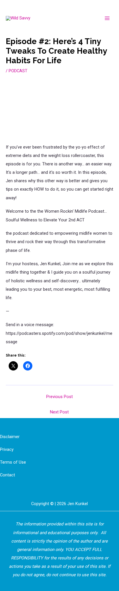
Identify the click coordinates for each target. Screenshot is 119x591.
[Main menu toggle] (107, 18)
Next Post (59, 412)
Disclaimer (10, 436)
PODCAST (18, 70)
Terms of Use (13, 462)
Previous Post (59, 396)
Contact (7, 475)
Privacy (7, 449)
